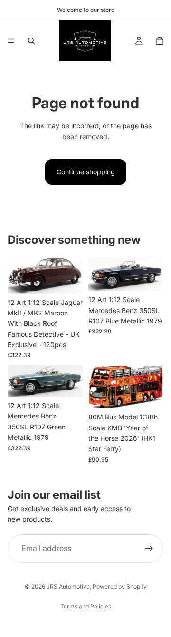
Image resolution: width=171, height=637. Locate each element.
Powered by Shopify (120, 586)
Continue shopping (86, 172)
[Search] (31, 40)
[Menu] (11, 41)
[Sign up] (149, 548)
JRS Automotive (68, 586)
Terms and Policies (85, 606)
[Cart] (159, 40)
